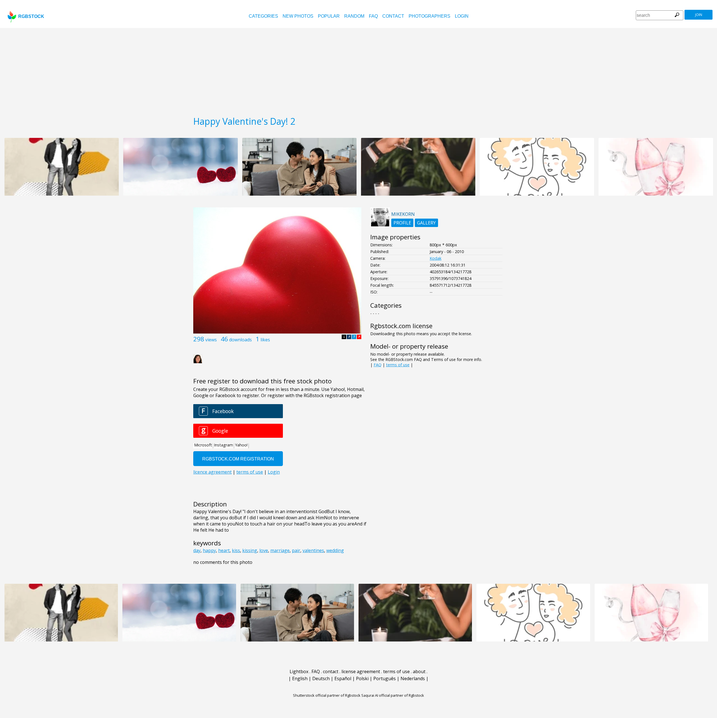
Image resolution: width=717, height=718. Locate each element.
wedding (335, 550)
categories (263, 16)
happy (209, 550)
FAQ (373, 16)
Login (462, 16)
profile (402, 223)
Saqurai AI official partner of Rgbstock (392, 695)
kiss (236, 550)
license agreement (360, 671)
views (211, 340)
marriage (280, 550)
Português (384, 678)
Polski (362, 678)
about (419, 671)
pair (296, 550)
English (300, 678)
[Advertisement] (358, 70)
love (263, 550)
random (354, 16)
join (698, 14)
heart (224, 550)
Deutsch (321, 678)
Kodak (435, 258)
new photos (298, 16)
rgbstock (31, 16)
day (197, 550)
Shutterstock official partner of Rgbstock (326, 695)
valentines (313, 550)
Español (342, 678)
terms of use (397, 364)
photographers (429, 16)
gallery (426, 223)
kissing (249, 550)
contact (393, 16)
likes (265, 340)
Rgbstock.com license (401, 325)
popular (329, 16)
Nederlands (413, 678)
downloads (240, 340)
